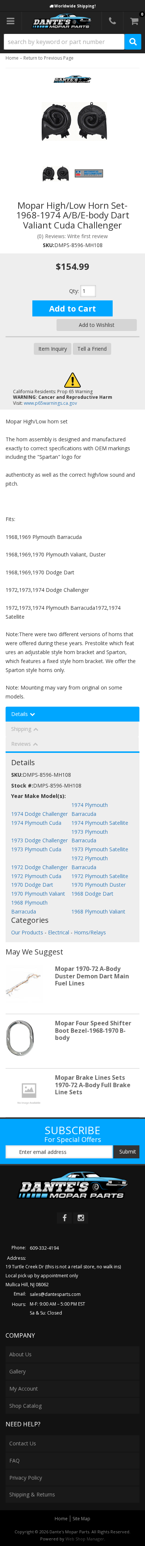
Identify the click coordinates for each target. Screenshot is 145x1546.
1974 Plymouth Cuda (36, 822)
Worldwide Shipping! (75, 6)
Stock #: (22, 785)
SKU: (48, 245)
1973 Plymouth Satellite (99, 849)
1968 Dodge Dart (92, 893)
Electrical (58, 932)
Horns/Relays (90, 932)
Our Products (27, 932)
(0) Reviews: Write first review (72, 236)
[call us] (112, 21)
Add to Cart (72, 308)
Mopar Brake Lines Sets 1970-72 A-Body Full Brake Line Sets (92, 1084)
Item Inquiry (52, 348)
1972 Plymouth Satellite (99, 876)
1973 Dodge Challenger (39, 840)
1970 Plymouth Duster (98, 884)
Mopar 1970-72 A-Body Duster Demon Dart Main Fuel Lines (92, 976)
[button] (72, 42)
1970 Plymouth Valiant (38, 893)
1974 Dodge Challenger (39, 813)
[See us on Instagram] (80, 1218)
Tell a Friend (92, 348)
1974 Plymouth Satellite (99, 822)
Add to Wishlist (97, 324)
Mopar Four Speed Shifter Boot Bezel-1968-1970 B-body (93, 1030)
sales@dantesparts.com (55, 1294)
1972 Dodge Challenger (39, 867)
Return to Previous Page (48, 58)
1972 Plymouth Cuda (36, 876)
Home (12, 58)
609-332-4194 (44, 1248)
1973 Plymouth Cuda (36, 849)
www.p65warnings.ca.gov (50, 403)
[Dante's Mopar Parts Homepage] (62, 21)
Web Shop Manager (84, 1539)
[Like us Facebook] (64, 1218)
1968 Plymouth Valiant (98, 911)
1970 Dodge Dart (32, 884)
